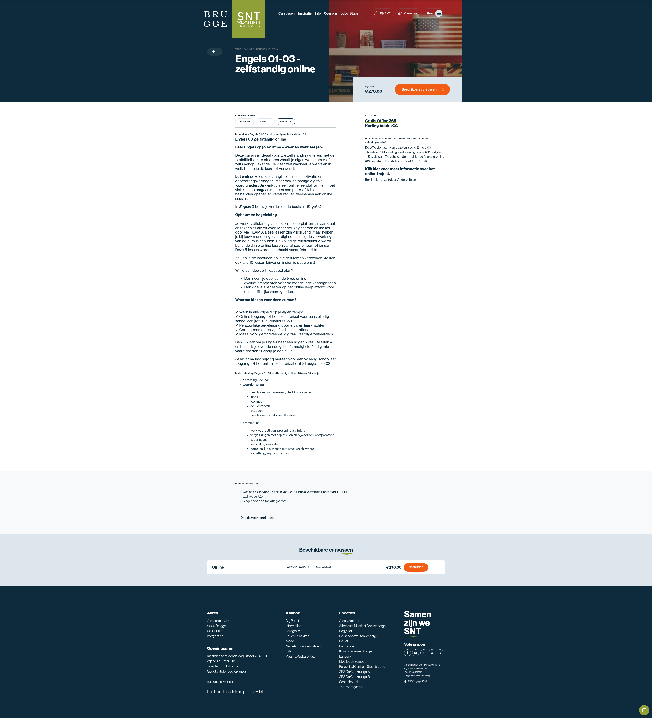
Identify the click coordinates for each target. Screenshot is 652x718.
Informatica (293, 626)
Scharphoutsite (349, 682)
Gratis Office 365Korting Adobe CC (381, 123)
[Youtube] (415, 652)
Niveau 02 (265, 121)
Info (318, 13)
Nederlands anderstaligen (303, 646)
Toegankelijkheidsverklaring (417, 675)
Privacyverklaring (432, 664)
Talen (239, 49)
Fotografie (293, 631)
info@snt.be (215, 636)
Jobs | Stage (349, 13)
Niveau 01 (245, 121)
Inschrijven (416, 567)
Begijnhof (345, 631)
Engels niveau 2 (281, 492)
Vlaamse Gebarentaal (300, 656)
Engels (273, 49)
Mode (290, 641)
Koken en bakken (297, 636)
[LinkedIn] (440, 652)
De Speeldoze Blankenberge (358, 636)
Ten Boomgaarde (351, 687)
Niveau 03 (285, 121)
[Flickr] (432, 652)
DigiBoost (292, 621)
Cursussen (286, 13)
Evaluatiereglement (413, 671)
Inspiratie (305, 13)
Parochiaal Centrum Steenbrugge (362, 666)
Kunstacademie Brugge (355, 651)
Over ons (330, 13)
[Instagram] (423, 652)
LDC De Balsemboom (354, 661)
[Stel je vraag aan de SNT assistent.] (644, 710)
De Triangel (346, 646)
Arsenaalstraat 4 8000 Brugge (218, 623)
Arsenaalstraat (349, 621)
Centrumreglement (413, 664)
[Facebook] (407, 652)
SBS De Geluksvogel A (354, 672)
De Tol (343, 641)
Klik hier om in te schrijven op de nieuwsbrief (236, 692)
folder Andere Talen (402, 179)
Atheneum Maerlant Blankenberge (362, 626)
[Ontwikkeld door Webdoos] (405, 681)
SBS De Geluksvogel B (354, 677)
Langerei (345, 656)
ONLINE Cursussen (255, 49)
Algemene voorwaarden (415, 668)
